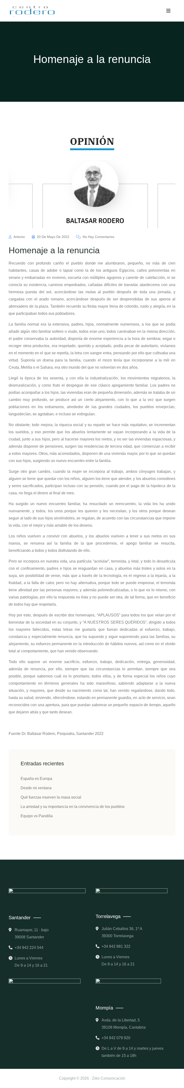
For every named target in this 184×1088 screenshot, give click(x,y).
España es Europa (36, 779)
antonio (19, 237)
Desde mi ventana (36, 788)
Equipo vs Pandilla (37, 816)
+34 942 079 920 (116, 1038)
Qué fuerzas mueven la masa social (51, 797)
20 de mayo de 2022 (53, 237)
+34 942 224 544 (29, 948)
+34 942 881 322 (116, 946)
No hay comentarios (98, 237)
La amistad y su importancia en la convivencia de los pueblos (73, 807)
